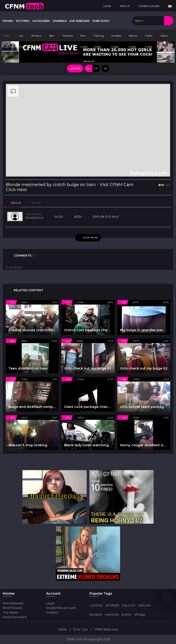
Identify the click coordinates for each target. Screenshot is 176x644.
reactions (112, 614)
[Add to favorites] (47, 202)
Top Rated (10, 612)
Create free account (61, 608)
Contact (52, 612)
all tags (139, 614)
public (127, 614)
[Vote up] (146, 184)
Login (50, 603)
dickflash (112, 605)
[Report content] (55, 202)
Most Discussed (15, 617)
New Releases (13, 603)
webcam (144, 605)
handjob (95, 614)
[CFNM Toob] (24, 5)
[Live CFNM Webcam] (88, 52)
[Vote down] (153, 184)
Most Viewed (12, 608)
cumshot (96, 605)
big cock (128, 605)
